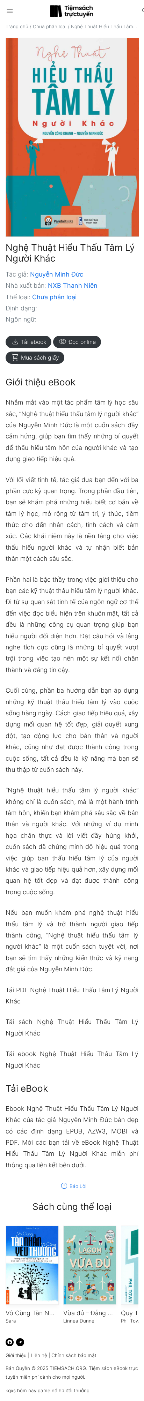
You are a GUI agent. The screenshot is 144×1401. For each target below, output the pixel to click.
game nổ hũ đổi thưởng (63, 1390)
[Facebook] (10, 1342)
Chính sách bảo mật (73, 1355)
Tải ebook (28, 342)
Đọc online (77, 342)
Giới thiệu (16, 1355)
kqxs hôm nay (21, 1390)
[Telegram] (20, 1342)
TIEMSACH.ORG (68, 1368)
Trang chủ (17, 26)
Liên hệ (39, 1355)
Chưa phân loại (49, 26)
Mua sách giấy (35, 357)
